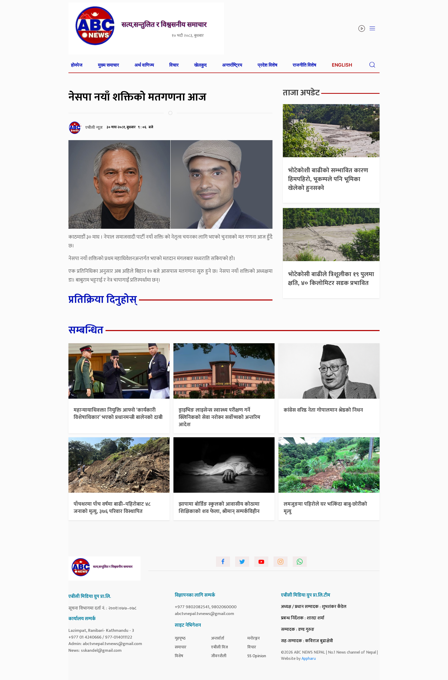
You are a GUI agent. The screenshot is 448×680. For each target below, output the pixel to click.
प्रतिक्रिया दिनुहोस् (102, 299)
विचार (174, 65)
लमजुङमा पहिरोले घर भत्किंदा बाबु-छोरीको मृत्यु (325, 508)
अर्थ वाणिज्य (144, 65)
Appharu (309, 658)
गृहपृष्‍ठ (180, 638)
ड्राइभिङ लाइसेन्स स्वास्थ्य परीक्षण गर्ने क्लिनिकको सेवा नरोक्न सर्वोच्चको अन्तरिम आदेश (219, 417)
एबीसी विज (219, 647)
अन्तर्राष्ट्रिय (232, 65)
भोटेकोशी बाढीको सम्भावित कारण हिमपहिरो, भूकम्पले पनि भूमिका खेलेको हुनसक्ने (328, 179)
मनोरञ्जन (253, 638)
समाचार (180, 647)
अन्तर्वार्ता (217, 638)
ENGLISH (342, 65)
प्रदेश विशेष (267, 65)
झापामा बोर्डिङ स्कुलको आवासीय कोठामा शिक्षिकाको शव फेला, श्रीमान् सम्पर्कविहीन (219, 508)
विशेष (179, 656)
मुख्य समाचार (108, 65)
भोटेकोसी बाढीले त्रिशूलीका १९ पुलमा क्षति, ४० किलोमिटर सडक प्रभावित (331, 278)
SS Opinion (256, 656)
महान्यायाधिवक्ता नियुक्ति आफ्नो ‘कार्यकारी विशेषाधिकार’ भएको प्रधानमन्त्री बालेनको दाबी (118, 414)
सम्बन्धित (85, 330)
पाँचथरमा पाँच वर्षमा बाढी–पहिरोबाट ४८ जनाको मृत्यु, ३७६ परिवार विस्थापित (112, 508)
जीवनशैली (218, 656)
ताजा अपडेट (301, 93)
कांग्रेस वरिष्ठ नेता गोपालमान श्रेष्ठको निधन (323, 410)
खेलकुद (200, 65)
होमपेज (76, 65)
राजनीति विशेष (304, 65)
